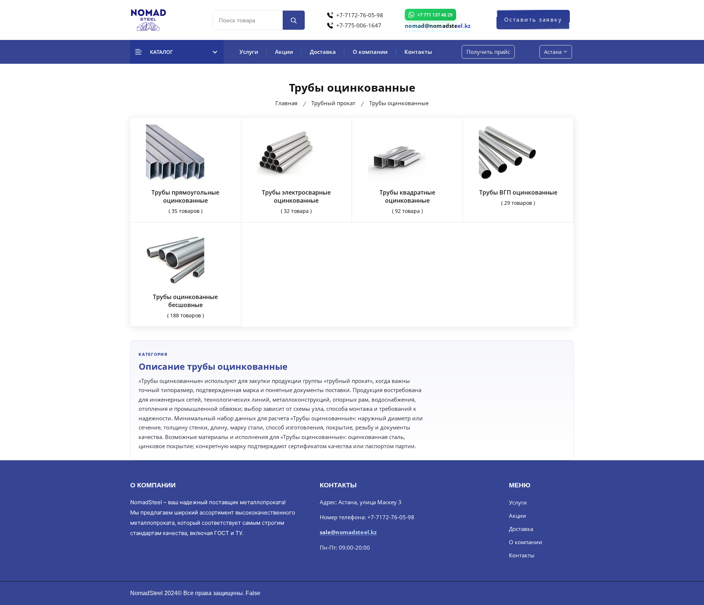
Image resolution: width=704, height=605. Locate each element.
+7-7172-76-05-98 (359, 15)
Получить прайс (488, 51)
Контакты (418, 51)
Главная (286, 103)
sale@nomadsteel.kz (348, 532)
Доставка (323, 51)
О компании (370, 51)
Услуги (248, 51)
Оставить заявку (533, 19)
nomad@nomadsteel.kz (437, 25)
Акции (284, 51)
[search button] (294, 20)
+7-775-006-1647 (358, 25)
